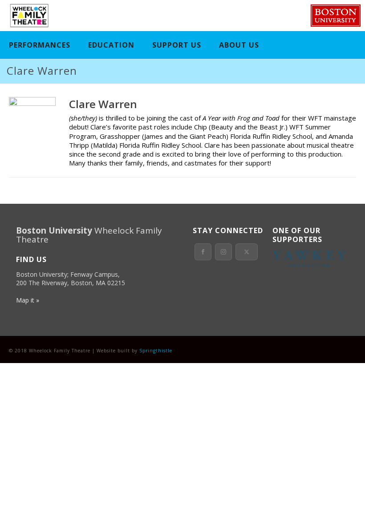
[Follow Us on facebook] (203, 251)
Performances (39, 45)
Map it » (27, 300)
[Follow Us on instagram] (223, 251)
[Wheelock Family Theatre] (28, 15)
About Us (239, 45)
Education (111, 45)
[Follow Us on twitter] (246, 251)
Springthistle (155, 350)
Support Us (176, 45)
